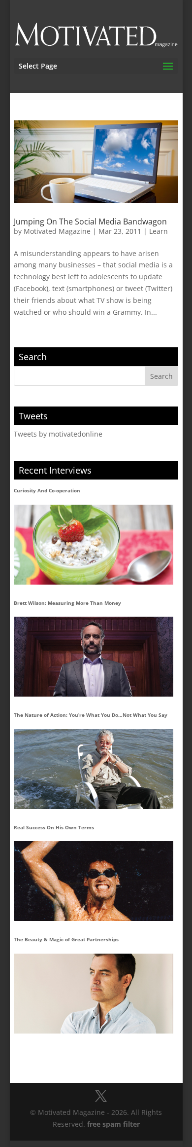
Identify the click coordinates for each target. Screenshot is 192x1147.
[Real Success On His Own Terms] (93, 881)
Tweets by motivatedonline (58, 434)
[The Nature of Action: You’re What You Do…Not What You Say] (93, 769)
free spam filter (113, 1124)
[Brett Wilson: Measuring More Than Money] (93, 657)
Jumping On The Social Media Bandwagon (90, 221)
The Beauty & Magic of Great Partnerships (66, 939)
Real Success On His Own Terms (54, 827)
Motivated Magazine (57, 231)
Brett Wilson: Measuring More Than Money (67, 602)
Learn (158, 231)
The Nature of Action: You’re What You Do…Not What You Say (90, 714)
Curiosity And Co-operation (47, 490)
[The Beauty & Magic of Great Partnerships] (93, 994)
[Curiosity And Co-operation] (93, 545)
